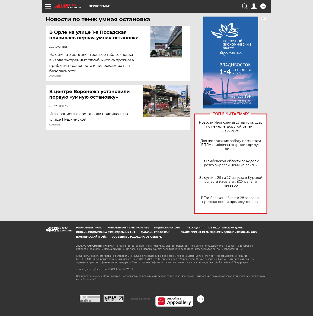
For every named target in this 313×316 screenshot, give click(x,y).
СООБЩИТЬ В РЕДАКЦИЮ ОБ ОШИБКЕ (137, 236)
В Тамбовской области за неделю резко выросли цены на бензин (231, 163)
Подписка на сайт (167, 227)
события (55, 76)
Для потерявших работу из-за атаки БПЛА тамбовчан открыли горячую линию (230, 145)
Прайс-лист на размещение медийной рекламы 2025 (219, 232)
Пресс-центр (194, 227)
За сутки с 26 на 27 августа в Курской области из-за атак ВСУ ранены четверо (230, 182)
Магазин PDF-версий (155, 232)
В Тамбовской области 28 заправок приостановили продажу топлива (231, 200)
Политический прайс (91, 236)
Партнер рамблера (139, 298)
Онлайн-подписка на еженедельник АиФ (106, 232)
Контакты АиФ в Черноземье (128, 227)
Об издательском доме (226, 227)
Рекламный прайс (89, 227)
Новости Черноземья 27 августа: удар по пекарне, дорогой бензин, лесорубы (231, 126)
